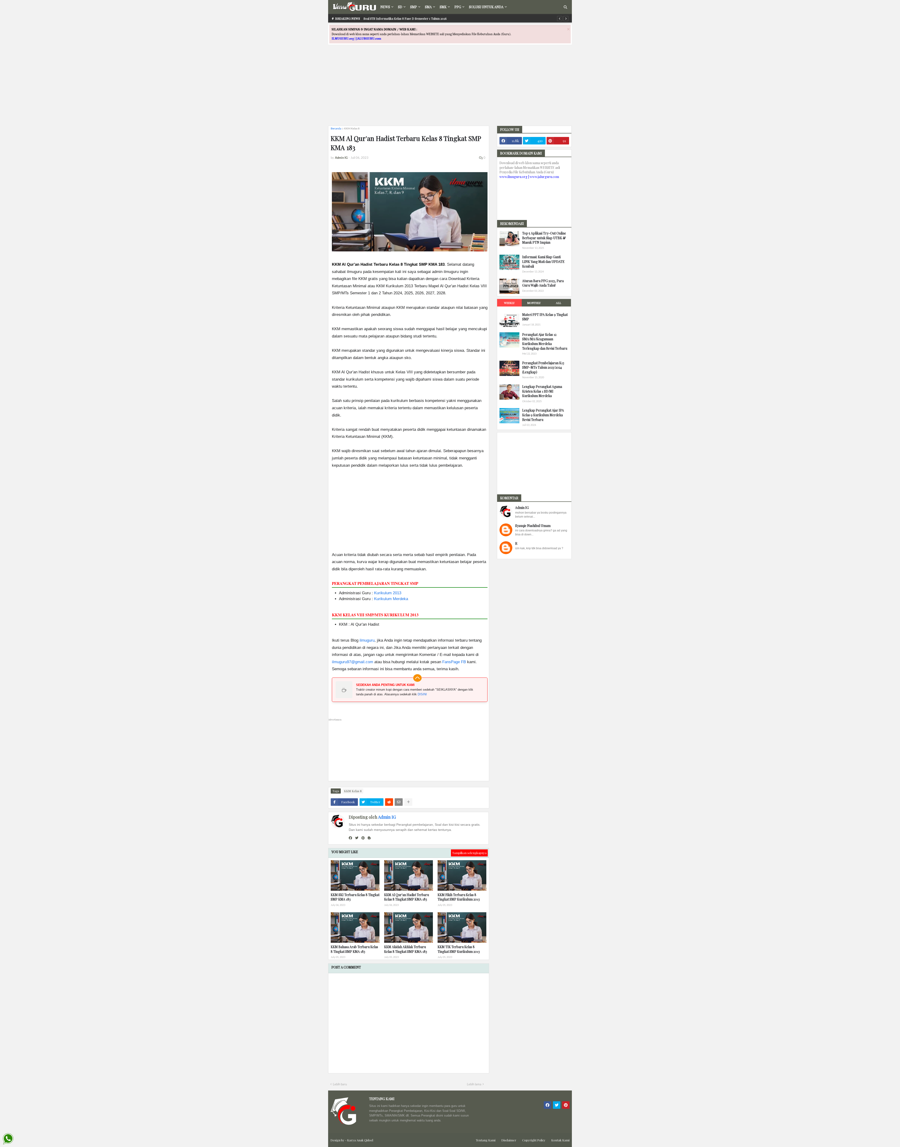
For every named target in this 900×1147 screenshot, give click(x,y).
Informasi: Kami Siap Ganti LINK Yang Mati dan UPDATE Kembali (543, 261)
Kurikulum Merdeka (391, 599)
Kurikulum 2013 (387, 593)
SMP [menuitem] (413, 7)
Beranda (336, 128)
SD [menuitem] (400, 7)
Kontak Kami (560, 1140)
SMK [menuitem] (443, 7)
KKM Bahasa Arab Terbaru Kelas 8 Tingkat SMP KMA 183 (354, 949)
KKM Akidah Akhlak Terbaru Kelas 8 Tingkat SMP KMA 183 (405, 949)
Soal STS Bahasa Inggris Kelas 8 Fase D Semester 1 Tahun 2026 (407, 18)
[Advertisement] (450, 89)
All (558, 303)
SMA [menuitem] (428, 7)
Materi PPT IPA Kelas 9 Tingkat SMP (545, 317)
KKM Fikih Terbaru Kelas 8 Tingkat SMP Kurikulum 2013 (459, 897)
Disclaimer (508, 1140)
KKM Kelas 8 (352, 128)
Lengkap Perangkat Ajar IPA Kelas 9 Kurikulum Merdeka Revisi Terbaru (543, 415)
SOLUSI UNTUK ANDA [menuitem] (486, 7)
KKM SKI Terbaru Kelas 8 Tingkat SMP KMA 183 (355, 897)
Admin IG (387, 817)
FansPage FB (454, 662)
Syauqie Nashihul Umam (533, 525)
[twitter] (356, 837)
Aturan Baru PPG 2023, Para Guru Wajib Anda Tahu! (543, 283)
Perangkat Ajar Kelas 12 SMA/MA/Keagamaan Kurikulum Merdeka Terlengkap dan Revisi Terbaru (544, 341)
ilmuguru (367, 640)
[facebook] (350, 837)
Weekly (509, 303)
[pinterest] (363, 837)
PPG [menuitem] (457, 7)
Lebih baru (340, 1084)
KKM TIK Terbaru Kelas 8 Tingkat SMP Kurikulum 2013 (459, 949)
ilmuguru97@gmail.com (352, 662)
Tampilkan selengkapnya (469, 853)
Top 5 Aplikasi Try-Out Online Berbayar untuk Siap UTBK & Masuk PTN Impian (544, 238)
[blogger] (369, 837)
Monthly (534, 303)
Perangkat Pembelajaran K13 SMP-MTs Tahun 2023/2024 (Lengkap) (543, 367)
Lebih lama (474, 1084)
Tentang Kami (485, 1140)
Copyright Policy (533, 1140)
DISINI (422, 694)
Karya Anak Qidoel (360, 1140)
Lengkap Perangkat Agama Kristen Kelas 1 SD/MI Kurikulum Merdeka (542, 391)
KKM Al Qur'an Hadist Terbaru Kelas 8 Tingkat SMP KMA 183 (406, 897)
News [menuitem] (385, 7)
